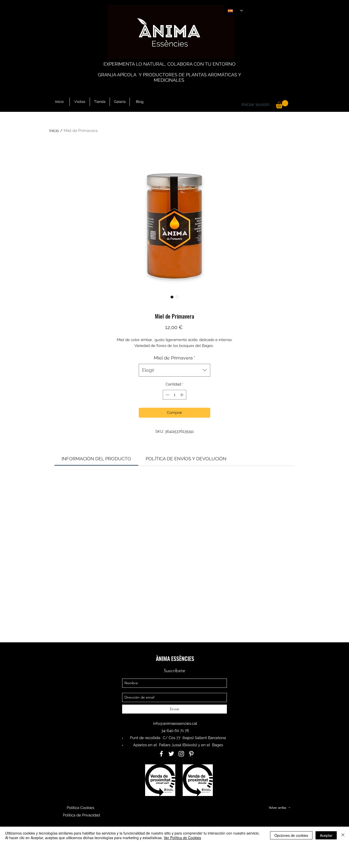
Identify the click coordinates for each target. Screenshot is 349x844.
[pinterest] (191, 753)
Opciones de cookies (291, 835)
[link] (96, 458)
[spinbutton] (174, 395)
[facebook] (161, 753)
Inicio (54, 130)
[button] (282, 104)
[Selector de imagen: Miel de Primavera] (172, 296)
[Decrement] (167, 395)
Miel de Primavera (174, 357)
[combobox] (174, 370)
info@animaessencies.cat (175, 723)
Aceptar (326, 835)
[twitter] (171, 753)
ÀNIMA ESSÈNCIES (175, 658)
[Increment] (182, 395)
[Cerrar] (343, 835)
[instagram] (181, 753)
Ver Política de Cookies (182, 837)
